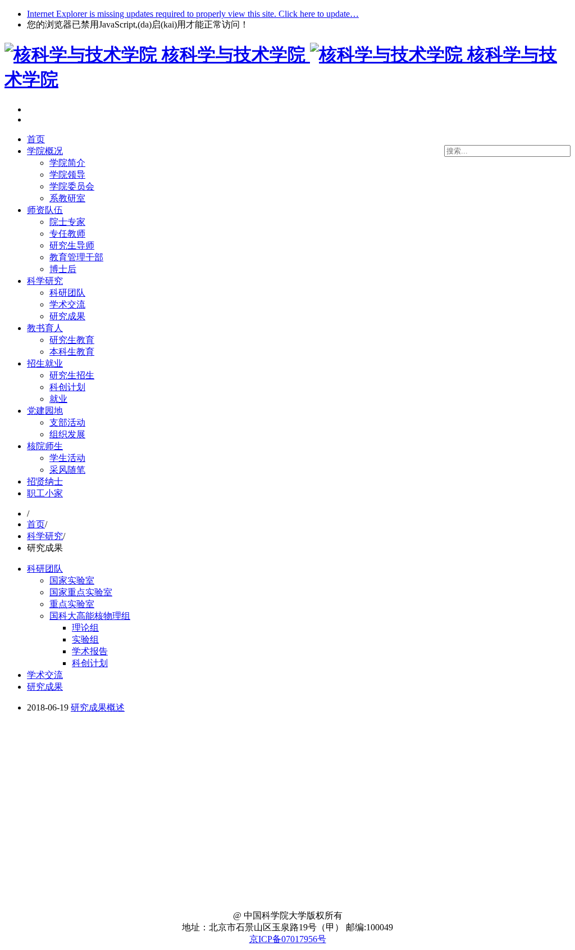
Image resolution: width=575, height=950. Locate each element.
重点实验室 (71, 604)
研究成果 (67, 316)
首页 (36, 139)
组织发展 (67, 434)
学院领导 (67, 174)
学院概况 (45, 151)
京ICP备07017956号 (287, 939)
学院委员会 (71, 186)
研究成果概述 (98, 707)
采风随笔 (67, 469)
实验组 (85, 639)
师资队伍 (45, 210)
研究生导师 (71, 245)
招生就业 (45, 363)
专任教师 (67, 233)
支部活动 (67, 422)
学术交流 (67, 304)
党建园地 (45, 410)
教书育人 (45, 328)
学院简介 (67, 163)
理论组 (85, 627)
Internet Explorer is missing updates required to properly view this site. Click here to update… (193, 14)
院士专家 (67, 222)
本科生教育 (71, 351)
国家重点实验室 (80, 592)
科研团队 (67, 292)
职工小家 (45, 493)
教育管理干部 (76, 257)
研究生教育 (71, 340)
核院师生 (45, 446)
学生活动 (67, 458)
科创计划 (67, 387)
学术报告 (90, 651)
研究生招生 (71, 375)
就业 (58, 399)
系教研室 (67, 198)
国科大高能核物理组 (89, 616)
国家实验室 (71, 580)
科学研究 (45, 281)
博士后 (62, 269)
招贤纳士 (45, 481)
